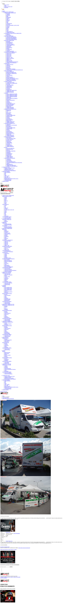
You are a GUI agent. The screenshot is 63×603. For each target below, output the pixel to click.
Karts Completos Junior (8, 289)
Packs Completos (7, 259)
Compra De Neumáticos (8, 269)
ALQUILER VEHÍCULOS (6, 218)
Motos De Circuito (7, 352)
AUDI (7, 30)
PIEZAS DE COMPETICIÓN (9, 40)
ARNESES (8, 65)
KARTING (4, 285)
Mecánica (5, 311)
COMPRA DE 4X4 (9, 145)
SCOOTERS (8, 151)
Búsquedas (6, 221)
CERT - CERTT (6, 384)
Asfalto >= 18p (6, 245)
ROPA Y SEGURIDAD (8, 70)
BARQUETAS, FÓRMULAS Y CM (8, 304)
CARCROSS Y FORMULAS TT (7, 322)
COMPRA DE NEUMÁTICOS (11, 62)
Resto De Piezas (6, 300)
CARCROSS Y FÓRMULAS (7, 321)
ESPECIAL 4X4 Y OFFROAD (9, 136)
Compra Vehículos (7, 319)
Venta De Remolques (7, 368)
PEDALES (8, 67)
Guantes (5, 262)
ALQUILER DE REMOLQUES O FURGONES (14, 162)
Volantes (5, 255)
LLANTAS (8, 50)
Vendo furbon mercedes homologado (8, 398)
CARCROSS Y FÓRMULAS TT (9, 123)
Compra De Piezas (7, 268)
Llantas (5, 239)
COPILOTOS (4, 223)
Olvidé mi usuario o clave (8, 6)
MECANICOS (4, 225)
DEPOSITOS (8, 46)
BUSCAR (11, 192)
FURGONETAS (9, 160)
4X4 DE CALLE (9, 140)
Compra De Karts (7, 302)
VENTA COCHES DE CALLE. (9, 376)
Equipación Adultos (7, 298)
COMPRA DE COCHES (10, 32)
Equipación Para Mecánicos (8, 266)
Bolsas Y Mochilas (7, 265)
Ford (5, 201)
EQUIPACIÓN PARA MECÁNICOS (12, 78)
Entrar (5, 5)
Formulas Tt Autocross (7, 323)
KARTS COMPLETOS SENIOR (11, 96)
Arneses (5, 254)
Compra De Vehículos (7, 372)
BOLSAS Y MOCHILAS (10, 77)
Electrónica (6, 312)
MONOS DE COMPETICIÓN (11, 72)
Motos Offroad (6, 353)
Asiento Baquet (6, 253)
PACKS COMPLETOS (10, 71)
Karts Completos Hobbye (8, 291)
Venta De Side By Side (8, 339)
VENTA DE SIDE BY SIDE (10, 138)
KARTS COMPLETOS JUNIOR (11, 95)
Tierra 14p (6, 248)
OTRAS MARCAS (9, 31)
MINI (7, 28)
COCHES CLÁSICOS (8, 81)
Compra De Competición (8, 282)
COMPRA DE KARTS (10, 107)
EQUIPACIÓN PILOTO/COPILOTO (8, 258)
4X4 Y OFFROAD (5, 337)
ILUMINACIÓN (9, 49)
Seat (5, 206)
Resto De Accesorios (7, 257)
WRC (5, 173)
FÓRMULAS (8, 110)
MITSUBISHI (8, 17)
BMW (7, 16)
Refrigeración (6, 231)
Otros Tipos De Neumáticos (8, 251)
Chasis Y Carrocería (7, 313)
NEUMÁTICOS (9, 89)
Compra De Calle (7, 283)
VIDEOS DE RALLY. (7, 179)
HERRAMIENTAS (9, 164)
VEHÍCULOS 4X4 (5, 338)
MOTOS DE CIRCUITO (10, 148)
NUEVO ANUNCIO (3, 391)
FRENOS (7, 48)
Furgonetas (6, 367)
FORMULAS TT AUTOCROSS (11, 125)
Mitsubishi (6, 200)
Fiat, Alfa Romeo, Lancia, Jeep (9, 209)
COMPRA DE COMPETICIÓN (11, 90)
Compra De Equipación (8, 271)
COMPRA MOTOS (9, 156)
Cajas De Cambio (7, 276)
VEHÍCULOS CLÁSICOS (6, 272)
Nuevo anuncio (6, 4)
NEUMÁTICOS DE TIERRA (7, 246)
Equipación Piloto (7, 333)
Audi (5, 215)
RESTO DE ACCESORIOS (10, 79)
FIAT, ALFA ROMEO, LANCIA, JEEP (12, 25)
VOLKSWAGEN (9, 23)
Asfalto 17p (6, 244)
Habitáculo (6, 279)
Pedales (5, 256)
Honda (5, 212)
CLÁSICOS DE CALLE (10, 82)
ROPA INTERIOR (9, 75)
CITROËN (8, 14)
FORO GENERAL (7, 172)
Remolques (6, 292)
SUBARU (8, 18)
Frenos (5, 237)
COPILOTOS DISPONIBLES (11, 36)
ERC (5, 174)
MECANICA (8, 99)
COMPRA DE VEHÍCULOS (11, 165)
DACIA (7, 29)
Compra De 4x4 (6, 348)
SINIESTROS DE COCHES (9, 169)
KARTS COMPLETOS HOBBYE (11, 98)
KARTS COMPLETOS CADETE (11, 94)
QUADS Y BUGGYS (9, 139)
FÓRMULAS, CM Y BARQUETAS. (10, 109)
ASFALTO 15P (8, 54)
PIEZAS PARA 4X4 (5, 342)
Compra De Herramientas (8, 373)
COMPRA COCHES (7, 168)
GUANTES (8, 74)
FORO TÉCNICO (7, 177)
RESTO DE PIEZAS (9, 105)
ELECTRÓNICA (9, 43)
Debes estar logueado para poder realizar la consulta (8, 549)
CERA (5, 383)
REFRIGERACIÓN (9, 42)
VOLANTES (8, 66)
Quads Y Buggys (7, 340)
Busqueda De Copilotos (8, 224)
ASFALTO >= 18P (9, 57)
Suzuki (5, 211)
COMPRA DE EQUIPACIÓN (11, 80)
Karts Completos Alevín (8, 287)
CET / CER (6, 176)
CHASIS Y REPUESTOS (10, 100)
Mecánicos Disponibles (8, 226)
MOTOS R (8, 150)
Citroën (5, 198)
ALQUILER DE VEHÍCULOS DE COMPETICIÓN (12, 33)
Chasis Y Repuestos (7, 295)
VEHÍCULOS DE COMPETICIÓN (10, 12)
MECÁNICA (8, 113)
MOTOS (5, 147)
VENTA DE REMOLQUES (10, 161)
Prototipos (5, 308)
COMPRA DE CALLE (10, 91)
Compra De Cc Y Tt (7, 335)
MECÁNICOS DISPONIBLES (11, 38)
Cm (4, 307)
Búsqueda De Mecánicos (8, 227)
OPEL (7, 22)
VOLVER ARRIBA (3, 577)
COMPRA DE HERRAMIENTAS (11, 166)
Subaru (5, 205)
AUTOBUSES (8, 159)
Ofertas (5, 220)
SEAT (7, 21)
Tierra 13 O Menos (7, 247)
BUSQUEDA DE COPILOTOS (11, 37)
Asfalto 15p (6, 242)
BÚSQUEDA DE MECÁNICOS (11, 39)
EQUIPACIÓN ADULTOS (10, 103)
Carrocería (6, 234)
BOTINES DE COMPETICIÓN (11, 73)
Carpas (5, 370)
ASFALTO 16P (8, 55)
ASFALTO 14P (8, 53)
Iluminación (6, 238)
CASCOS (7, 76)
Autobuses (6, 366)
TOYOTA (8, 26)
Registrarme (6, 7)
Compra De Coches (7, 217)
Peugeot (5, 197)
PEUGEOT (8, 13)
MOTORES (8, 41)
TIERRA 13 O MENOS (10, 58)
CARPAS (7, 163)
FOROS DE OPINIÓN (6, 171)
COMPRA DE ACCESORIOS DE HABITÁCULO (14, 69)
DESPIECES (8, 152)
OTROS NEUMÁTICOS (6, 250)
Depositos (5, 235)
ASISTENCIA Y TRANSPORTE (9, 158)
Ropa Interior (6, 263)
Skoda (5, 203)
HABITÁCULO (7, 63)
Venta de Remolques (5, 397)
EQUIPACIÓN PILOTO (10, 133)
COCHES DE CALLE (6, 375)
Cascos (5, 264)
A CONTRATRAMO (7, 180)
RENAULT (8, 15)
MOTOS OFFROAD (9, 149)
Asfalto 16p (6, 243)
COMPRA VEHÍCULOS (10, 121)
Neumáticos (6, 316)
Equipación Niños (7, 299)
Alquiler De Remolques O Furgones (10, 369)
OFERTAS (8, 34)
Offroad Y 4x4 (6, 249)
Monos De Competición (8, 260)
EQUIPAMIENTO (9, 153)
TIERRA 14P (8, 59)
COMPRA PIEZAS (9, 157)
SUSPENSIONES (9, 47)
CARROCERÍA (9, 45)
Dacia (5, 214)
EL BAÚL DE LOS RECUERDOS (10, 170)
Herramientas (6, 371)
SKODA (7, 20)
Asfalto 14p (6, 241)
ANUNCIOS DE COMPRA (6, 216)
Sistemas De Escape (7, 233)
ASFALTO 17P (8, 56)
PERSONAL (4, 222)
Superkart (5, 290)
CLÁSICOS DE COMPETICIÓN (11, 83)
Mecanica (5, 294)
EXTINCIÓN (8, 68)
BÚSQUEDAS (8, 35)
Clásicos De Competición (8, 274)
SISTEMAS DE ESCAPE (10, 44)
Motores (5, 230)
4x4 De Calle (6, 341)
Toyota (5, 210)
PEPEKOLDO (8, 532)
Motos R (5, 354)
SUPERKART (8, 97)
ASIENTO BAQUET (9, 64)
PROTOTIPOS (8, 112)
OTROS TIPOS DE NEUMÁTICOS (12, 61)
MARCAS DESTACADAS (6, 196)
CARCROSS (8, 124)
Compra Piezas (6, 363)
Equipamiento (6, 359)
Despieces (5, 358)
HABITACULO (5, 252)
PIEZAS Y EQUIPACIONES (7, 293)
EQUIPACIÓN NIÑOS (10, 104)
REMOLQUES (8, 106)
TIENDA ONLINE (5, 181)
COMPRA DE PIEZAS (10, 51)
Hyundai (5, 208)
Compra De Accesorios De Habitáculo (10, 270)
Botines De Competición (8, 261)
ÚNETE (11, 566)
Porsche (5, 202)
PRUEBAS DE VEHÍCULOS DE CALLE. (11, 178)
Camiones (5, 365)
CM (7, 111)
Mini (5, 213)
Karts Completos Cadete (8, 288)
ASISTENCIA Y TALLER (6, 364)
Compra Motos (6, 362)
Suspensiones (6, 236)
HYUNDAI (8, 24)
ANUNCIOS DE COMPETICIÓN (7, 11)
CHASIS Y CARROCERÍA (10, 115)
